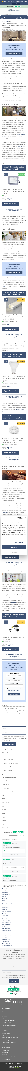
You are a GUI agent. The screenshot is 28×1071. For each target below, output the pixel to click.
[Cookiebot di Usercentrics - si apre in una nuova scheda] (16, 518)
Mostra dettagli (19, 542)
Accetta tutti (14, 547)
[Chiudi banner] (25, 517)
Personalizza (13, 552)
